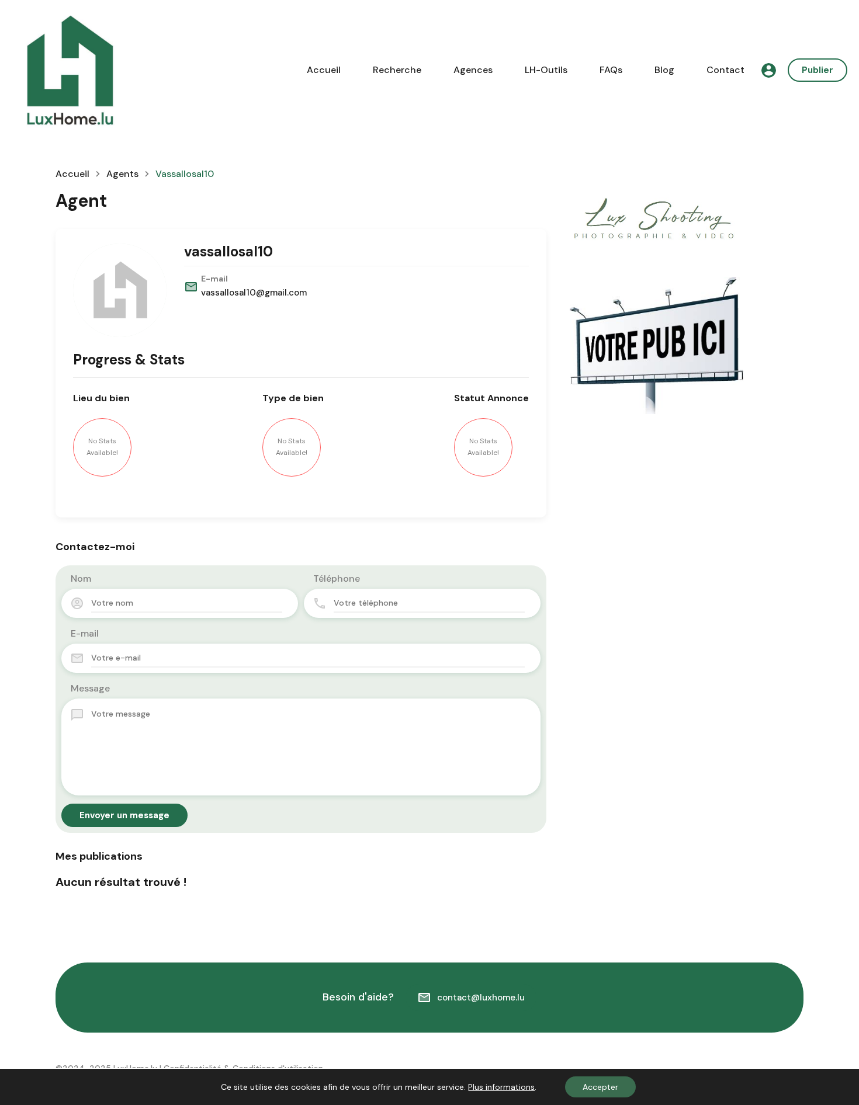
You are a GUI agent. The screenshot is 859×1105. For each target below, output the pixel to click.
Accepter (600, 1087)
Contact (725, 70)
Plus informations (501, 1087)
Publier (817, 70)
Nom (81, 578)
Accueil (324, 70)
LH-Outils (546, 70)
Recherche (397, 70)
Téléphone (336, 578)
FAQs (611, 70)
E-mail (85, 633)
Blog (664, 70)
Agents (122, 174)
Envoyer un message (124, 815)
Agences (473, 70)
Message (90, 688)
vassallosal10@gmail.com (254, 292)
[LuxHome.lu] (70, 69)
